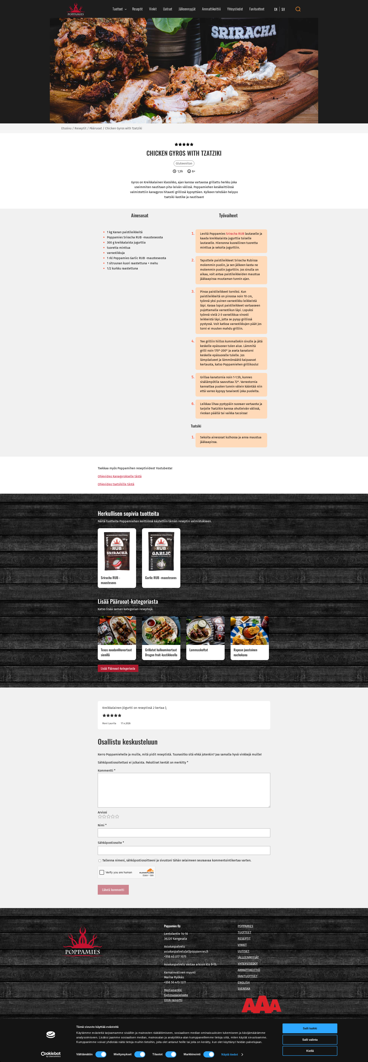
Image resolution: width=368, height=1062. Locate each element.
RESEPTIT (244, 938)
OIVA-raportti (173, 1000)
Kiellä (310, 1050)
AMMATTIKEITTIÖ (249, 970)
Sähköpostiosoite (111, 843)
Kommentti (106, 770)
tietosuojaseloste (176, 995)
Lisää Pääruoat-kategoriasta (118, 668)
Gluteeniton (184, 163)
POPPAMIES (245, 926)
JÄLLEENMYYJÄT (248, 957)
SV (283, 9)
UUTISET (243, 951)
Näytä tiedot (229, 1054)
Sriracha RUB (235, 234)
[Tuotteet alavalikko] (126, 9)
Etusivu (66, 128)
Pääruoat (96, 128)
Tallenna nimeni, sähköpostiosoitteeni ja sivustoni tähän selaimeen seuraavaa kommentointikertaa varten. (176, 860)
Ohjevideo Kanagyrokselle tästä (120, 476)
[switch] (139, 1054)
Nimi (102, 825)
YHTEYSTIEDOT (248, 963)
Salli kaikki (310, 1028)
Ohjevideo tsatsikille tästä (116, 484)
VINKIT (242, 945)
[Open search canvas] (298, 9)
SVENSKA (244, 988)
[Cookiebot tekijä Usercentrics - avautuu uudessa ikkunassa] (51, 1054)
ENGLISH (244, 982)
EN (275, 9)
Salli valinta (310, 1039)
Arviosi (102, 812)
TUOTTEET (244, 932)
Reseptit (80, 128)
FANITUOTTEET (247, 976)
